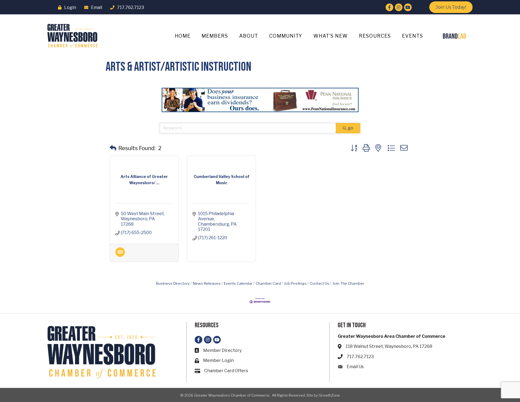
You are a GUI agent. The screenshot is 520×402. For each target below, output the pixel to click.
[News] (120, 255)
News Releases (207, 283)
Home (182, 36)
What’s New (330, 36)
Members (215, 36)
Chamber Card (268, 283)
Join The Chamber (348, 283)
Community (285, 36)
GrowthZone (329, 395)
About (248, 36)
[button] (113, 148)
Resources (375, 36)
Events (412, 36)
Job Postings (295, 283)
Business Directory (173, 283)
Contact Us (319, 283)
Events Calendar (238, 283)
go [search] (350, 128)
